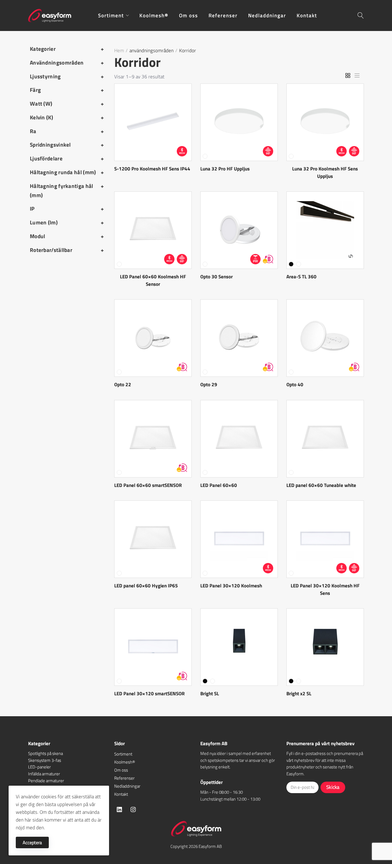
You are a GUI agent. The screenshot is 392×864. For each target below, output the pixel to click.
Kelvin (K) (67, 117)
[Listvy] (357, 75)
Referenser (124, 778)
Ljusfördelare (67, 158)
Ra (67, 131)
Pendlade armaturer (46, 780)
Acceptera (32, 842)
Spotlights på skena (45, 753)
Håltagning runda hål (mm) (67, 172)
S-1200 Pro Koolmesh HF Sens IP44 (152, 168)
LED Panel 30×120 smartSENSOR (149, 693)
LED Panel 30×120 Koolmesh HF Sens (325, 589)
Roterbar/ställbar (67, 250)
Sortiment (123, 754)
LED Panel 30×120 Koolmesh (231, 585)
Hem (119, 50)
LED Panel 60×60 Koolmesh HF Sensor (153, 280)
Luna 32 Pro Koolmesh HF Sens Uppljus (325, 172)
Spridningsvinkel (67, 145)
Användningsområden (67, 63)
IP (67, 209)
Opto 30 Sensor (216, 276)
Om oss (121, 770)
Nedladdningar (127, 786)
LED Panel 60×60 (218, 485)
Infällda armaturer (44, 773)
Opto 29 (208, 384)
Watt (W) (67, 104)
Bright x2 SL (298, 693)
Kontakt (121, 794)
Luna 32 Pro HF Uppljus (225, 168)
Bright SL (209, 693)
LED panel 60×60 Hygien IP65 (146, 585)
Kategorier (67, 49)
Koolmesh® (124, 762)
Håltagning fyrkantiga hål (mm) (67, 190)
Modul (67, 236)
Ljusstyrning (67, 76)
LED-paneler (39, 767)
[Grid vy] (348, 75)
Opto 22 (122, 384)
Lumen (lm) (67, 222)
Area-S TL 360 (301, 276)
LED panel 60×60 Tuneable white (321, 485)
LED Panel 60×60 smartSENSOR (148, 485)
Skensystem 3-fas (44, 760)
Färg (67, 90)
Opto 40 (294, 384)
